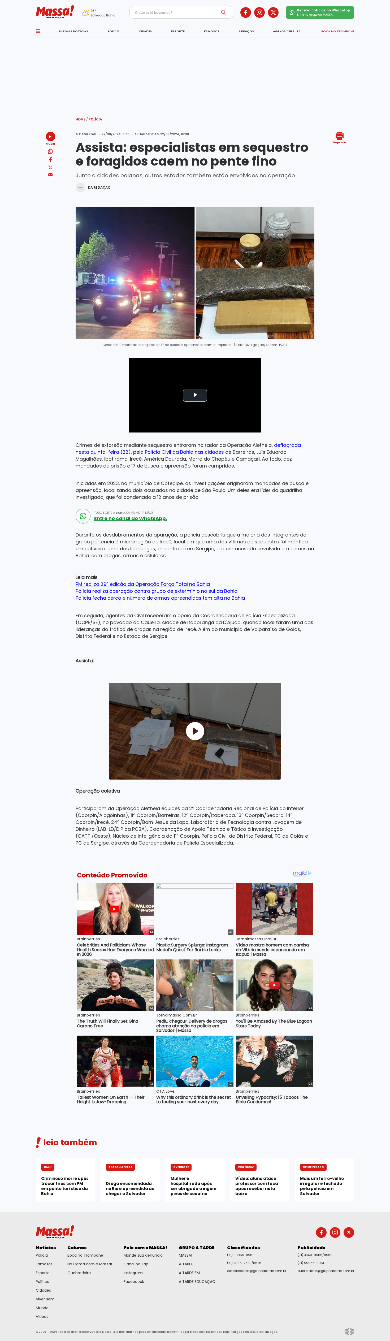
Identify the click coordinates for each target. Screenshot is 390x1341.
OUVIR (50, 143)
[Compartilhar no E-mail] (50, 175)
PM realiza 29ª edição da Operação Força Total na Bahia (143, 584)
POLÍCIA (113, 31)
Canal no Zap (136, 1264)
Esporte (43, 1272)
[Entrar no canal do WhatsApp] (83, 516)
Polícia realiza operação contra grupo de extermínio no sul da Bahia (156, 591)
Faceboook (134, 1281)
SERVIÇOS (246, 31)
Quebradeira (79, 1272)
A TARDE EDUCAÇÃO (197, 1281)
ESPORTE (178, 31)
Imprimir (339, 142)
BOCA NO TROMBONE (337, 31)
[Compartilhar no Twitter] (50, 168)
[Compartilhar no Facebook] (50, 161)
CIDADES (145, 31)
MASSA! (185, 1255)
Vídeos (42, 1316)
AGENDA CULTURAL (287, 31)
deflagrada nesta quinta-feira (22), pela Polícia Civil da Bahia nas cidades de (188, 448)
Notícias (46, 1248)
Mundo (42, 1307)
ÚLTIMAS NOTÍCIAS (73, 31)
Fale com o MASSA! (145, 1248)
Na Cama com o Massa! (89, 1264)
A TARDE (186, 1264)
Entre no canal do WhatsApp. (130, 518)
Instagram (133, 1272)
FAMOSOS (211, 31)
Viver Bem (45, 1299)
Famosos (44, 1264)
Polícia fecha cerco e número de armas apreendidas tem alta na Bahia (160, 598)
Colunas (77, 1248)
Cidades (43, 1290)
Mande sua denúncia (143, 1255)
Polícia (95, 119)
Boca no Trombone (85, 1255)
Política (42, 1281)
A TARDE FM (189, 1272)
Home (82, 119)
